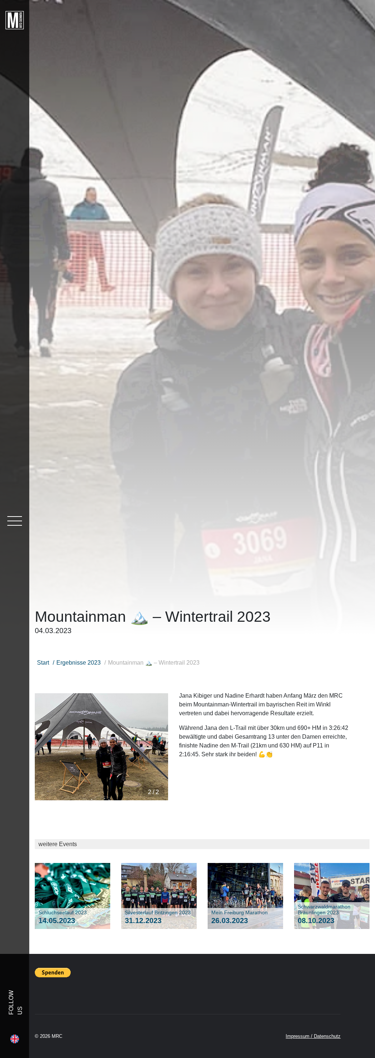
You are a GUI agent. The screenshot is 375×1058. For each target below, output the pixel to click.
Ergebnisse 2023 (78, 663)
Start (43, 663)
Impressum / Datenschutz (313, 1036)
